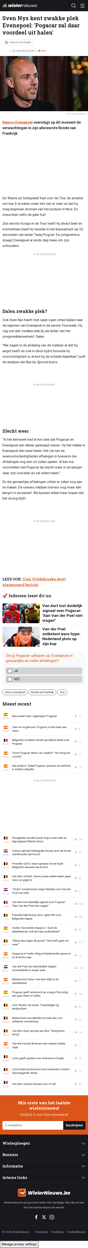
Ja (16, 671)
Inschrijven (74, 1125)
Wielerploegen (16, 1143)
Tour (62, 692)
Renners (10, 1154)
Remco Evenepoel (17, 122)
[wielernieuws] (44, 1193)
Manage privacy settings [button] (19, 1244)
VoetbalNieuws (76, 1231)
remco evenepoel (15, 692)
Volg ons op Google (20, 42)
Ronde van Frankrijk (42, 692)
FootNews (57, 1231)
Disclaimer (41, 1231)
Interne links (14, 1177)
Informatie (12, 1166)
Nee (17, 679)
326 (43, 50)
